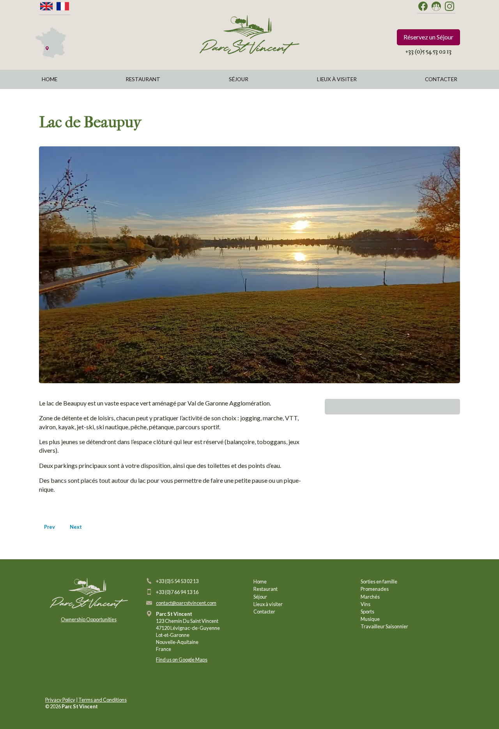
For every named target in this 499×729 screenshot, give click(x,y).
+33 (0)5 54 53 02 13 (428, 51)
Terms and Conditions (102, 700)
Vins (365, 604)
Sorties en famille (379, 581)
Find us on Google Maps (181, 659)
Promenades (375, 589)
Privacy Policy (60, 700)
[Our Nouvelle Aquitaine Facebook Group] (436, 7)
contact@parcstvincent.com (186, 603)
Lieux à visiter (337, 79)
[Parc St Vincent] (249, 34)
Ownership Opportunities (89, 619)
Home (49, 79)
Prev (49, 527)
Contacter (441, 79)
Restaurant (143, 79)
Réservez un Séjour (428, 37)
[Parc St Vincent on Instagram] (449, 7)
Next (76, 527)
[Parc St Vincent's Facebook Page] (423, 7)
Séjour (238, 79)
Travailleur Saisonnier (384, 626)
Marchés (370, 597)
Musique (370, 619)
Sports (367, 611)
